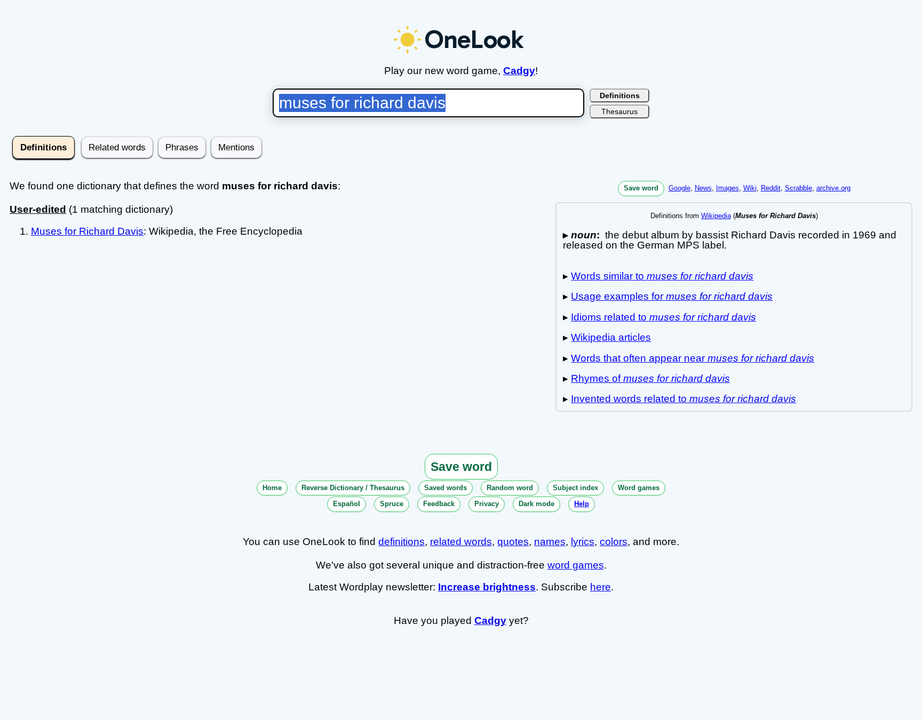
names (550, 541)
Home (272, 488)
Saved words (445, 488)
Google (679, 188)
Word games (638, 488)
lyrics (582, 541)
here (600, 587)
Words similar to (662, 276)
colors (613, 541)
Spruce (391, 504)
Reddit (771, 188)
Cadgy (519, 70)
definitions (401, 541)
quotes (513, 541)
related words (461, 541)
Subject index (575, 488)
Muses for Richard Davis (87, 231)
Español (346, 504)
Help (581, 504)
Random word (510, 488)
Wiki (750, 188)
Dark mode (536, 504)
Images (727, 188)
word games (575, 565)
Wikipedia (716, 216)
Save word (641, 188)
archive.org (833, 188)
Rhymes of (650, 378)
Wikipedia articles (611, 337)
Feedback (439, 504)
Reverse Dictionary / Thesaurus (352, 488)
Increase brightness (487, 587)
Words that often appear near (692, 358)
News (703, 188)
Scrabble (798, 188)
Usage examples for (672, 296)
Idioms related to (663, 317)
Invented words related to (683, 398)
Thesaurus (619, 111)
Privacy (486, 504)
